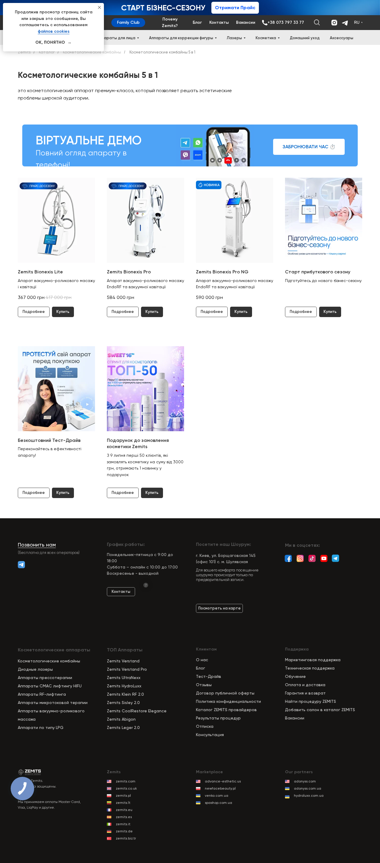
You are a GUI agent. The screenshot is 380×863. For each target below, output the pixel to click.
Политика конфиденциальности (228, 701)
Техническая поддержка (310, 668)
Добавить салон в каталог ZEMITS (320, 709)
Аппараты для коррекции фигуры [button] (181, 38)
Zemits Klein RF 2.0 (125, 694)
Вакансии (294, 718)
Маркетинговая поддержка (313, 659)
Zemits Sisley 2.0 (123, 702)
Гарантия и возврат (305, 693)
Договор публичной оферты (225, 693)
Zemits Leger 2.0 (123, 727)
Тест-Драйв (208, 676)
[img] (335, 558)
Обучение (295, 676)
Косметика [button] (266, 38)
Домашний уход (305, 38)
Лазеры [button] (234, 38)
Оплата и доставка (305, 684)
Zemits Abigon (121, 719)
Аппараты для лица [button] (116, 38)
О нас (202, 659)
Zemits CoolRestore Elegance (137, 710)
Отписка (204, 726)
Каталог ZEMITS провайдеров (226, 709)
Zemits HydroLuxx (124, 686)
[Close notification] (99, 7)
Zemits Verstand (123, 661)
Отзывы (204, 684)
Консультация (210, 734)
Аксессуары (341, 38)
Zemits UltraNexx (123, 677)
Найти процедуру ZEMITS (310, 701)
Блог (200, 668)
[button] (309, 147)
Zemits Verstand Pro (127, 669)
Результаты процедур (218, 718)
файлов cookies (53, 31)
